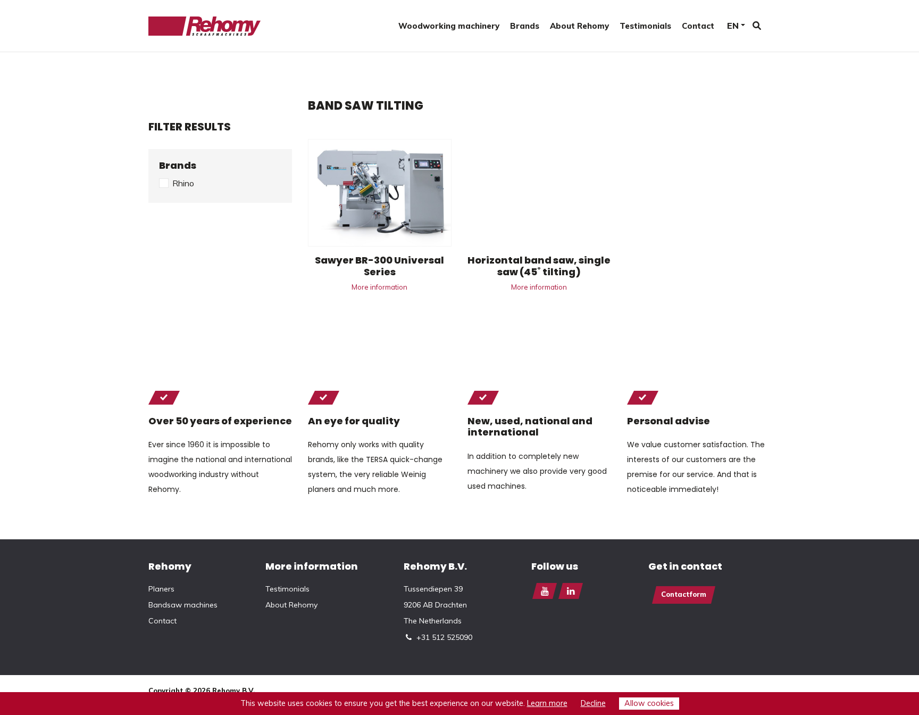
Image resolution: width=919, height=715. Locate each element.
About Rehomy (579, 26)
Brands (524, 26)
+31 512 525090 (444, 637)
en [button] (733, 25)
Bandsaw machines (183, 605)
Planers (161, 589)
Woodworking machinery (448, 26)
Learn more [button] (547, 703)
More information (379, 287)
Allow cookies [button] (649, 703)
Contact (698, 26)
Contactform (683, 594)
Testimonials (645, 26)
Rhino (183, 183)
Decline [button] (593, 703)
